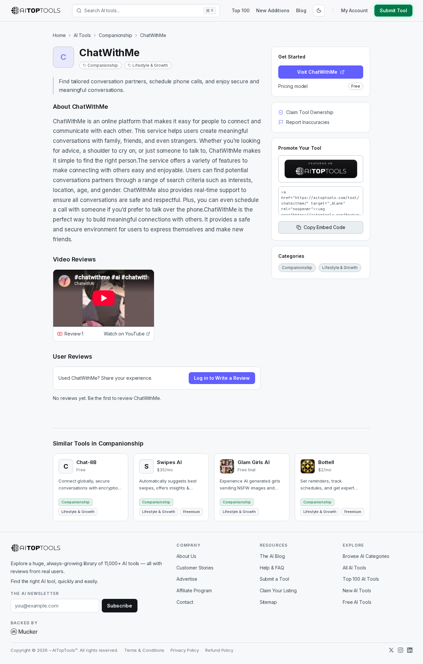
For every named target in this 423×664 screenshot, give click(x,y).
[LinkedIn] (409, 650)
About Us (186, 556)
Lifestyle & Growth (150, 65)
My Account (354, 10)
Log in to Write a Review (222, 378)
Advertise (186, 579)
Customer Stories (194, 567)
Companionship (115, 35)
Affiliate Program (194, 590)
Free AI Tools (357, 602)
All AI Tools (354, 567)
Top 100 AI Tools (361, 579)
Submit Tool (393, 10)
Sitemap (268, 602)
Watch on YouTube (124, 333)
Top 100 (241, 10)
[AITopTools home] (36, 10)
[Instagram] (400, 650)
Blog (301, 10)
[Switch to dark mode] (319, 11)
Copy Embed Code (324, 227)
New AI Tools (357, 590)
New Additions (272, 10)
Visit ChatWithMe (317, 72)
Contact (184, 602)
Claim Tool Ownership (309, 112)
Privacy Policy (185, 650)
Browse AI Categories (366, 556)
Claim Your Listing (278, 590)
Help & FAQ (272, 567)
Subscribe (119, 606)
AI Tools (82, 35)
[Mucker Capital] (24, 631)
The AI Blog (272, 556)
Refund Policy (219, 650)
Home (59, 35)
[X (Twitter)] (391, 650)
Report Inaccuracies (307, 122)
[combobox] (142, 10)
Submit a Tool (274, 579)
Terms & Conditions (144, 650)
